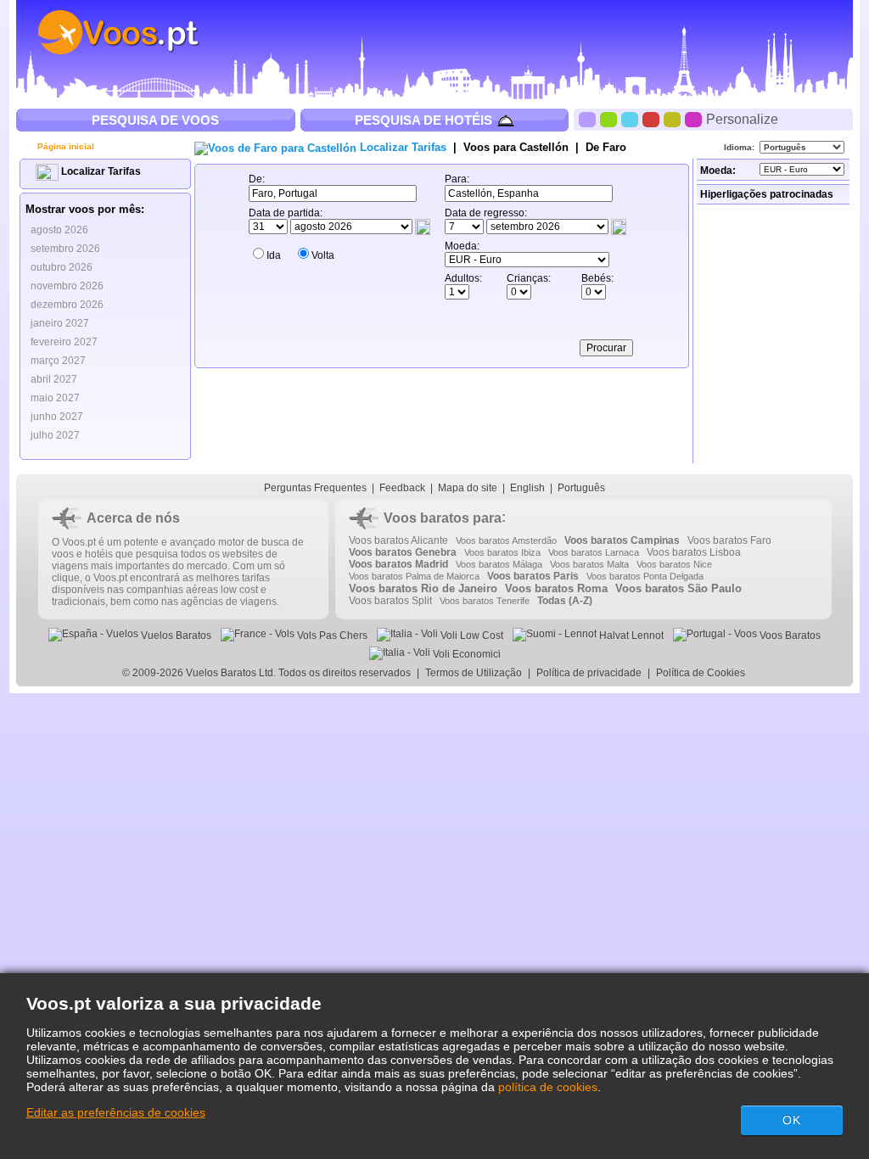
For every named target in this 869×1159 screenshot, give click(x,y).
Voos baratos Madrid (398, 564)
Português (581, 488)
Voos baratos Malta (589, 564)
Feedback (402, 488)
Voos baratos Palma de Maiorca (414, 576)
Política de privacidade (589, 673)
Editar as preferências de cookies (115, 1112)
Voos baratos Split (390, 601)
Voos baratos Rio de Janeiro (423, 588)
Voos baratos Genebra (403, 552)
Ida (273, 255)
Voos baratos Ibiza (502, 552)
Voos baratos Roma (556, 588)
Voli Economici (465, 654)
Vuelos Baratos (174, 635)
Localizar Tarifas (100, 171)
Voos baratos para (443, 518)
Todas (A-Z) (564, 601)
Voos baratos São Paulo (678, 588)
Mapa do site (467, 488)
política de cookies (547, 1087)
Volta (322, 255)
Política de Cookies (702, 673)
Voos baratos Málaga (499, 564)
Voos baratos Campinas (622, 540)
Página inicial (64, 146)
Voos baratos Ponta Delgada (645, 576)
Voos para (516, 147)
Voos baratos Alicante (398, 540)
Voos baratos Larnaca (593, 552)
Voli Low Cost (470, 635)
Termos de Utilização (473, 673)
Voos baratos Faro (729, 540)
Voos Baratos (789, 635)
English (527, 488)
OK (791, 1120)
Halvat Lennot (630, 635)
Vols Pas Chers (330, 635)
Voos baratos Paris (533, 576)
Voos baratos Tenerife (485, 601)
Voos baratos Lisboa (694, 552)
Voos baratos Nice (674, 564)
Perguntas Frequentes (315, 488)
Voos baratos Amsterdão (506, 540)
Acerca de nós (133, 518)
